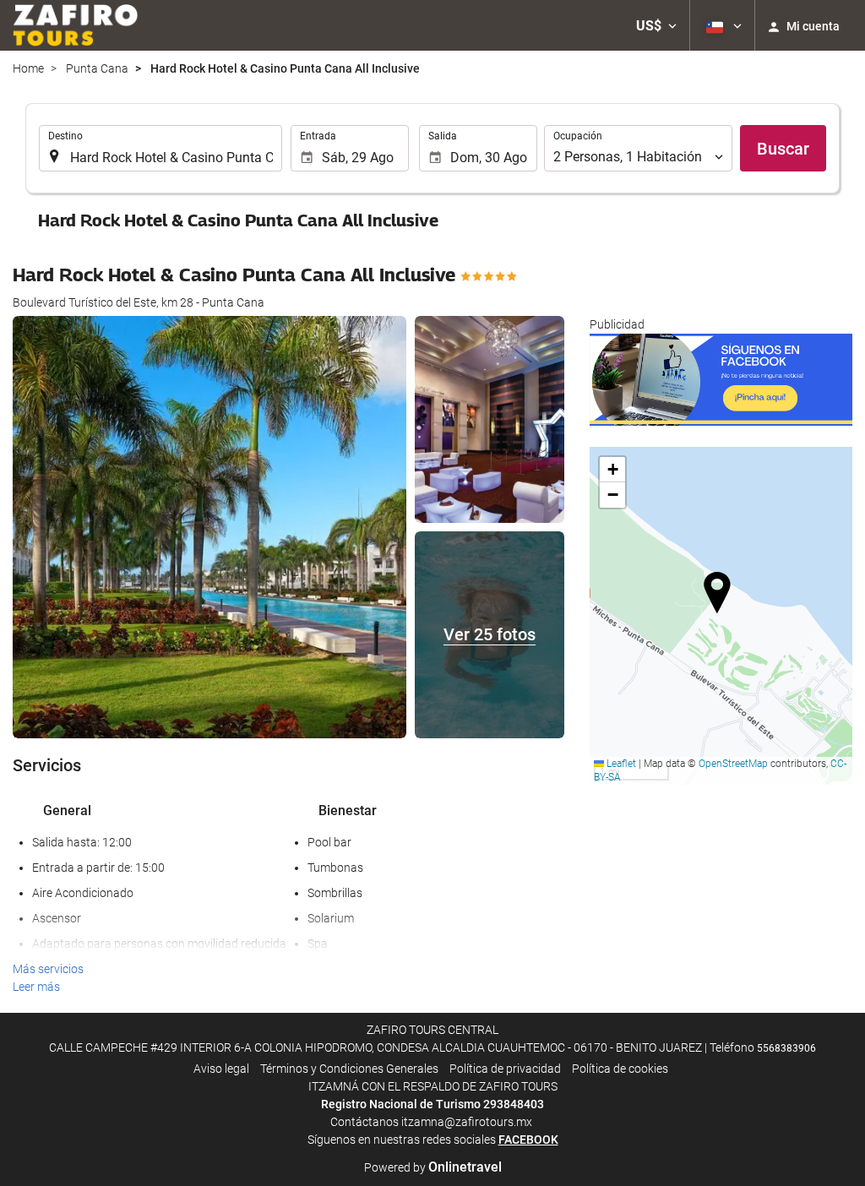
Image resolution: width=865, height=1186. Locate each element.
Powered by (433, 1167)
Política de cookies (620, 1068)
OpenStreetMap (733, 764)
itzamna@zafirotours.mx (466, 1122)
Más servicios (48, 969)
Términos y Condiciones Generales (349, 1068)
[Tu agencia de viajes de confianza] (75, 25)
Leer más (36, 986)
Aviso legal (221, 1068)
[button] (656, 25)
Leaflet (620, 764)
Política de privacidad (505, 1068)
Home (28, 68)
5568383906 (786, 1048)
